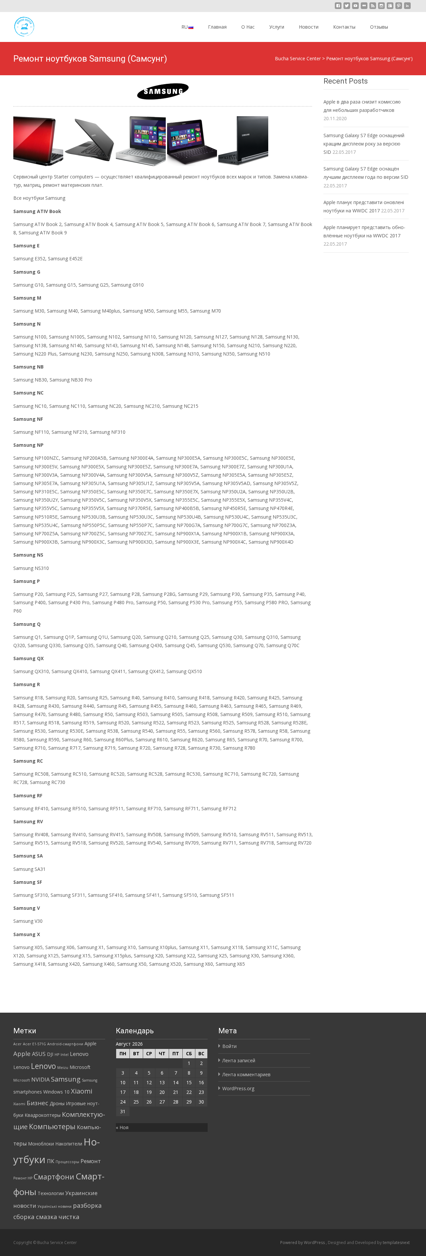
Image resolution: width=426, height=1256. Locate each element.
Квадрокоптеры (43, 1115)
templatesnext (396, 1242)
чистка (69, 1216)
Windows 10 (56, 1092)
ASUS (39, 1054)
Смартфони (54, 1176)
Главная (217, 27)
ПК (50, 1161)
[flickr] (364, 8)
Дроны (57, 1103)
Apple (91, 1043)
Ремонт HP (22, 1178)
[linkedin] (407, 8)
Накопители (68, 1143)
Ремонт (91, 1161)
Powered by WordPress (303, 1242)
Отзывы (379, 27)
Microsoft (80, 1067)
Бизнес (37, 1103)
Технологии (51, 1193)
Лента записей (238, 1060)
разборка (87, 1205)
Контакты (344, 27)
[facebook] (338, 8)
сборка (24, 1216)
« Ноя (122, 1127)
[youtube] (355, 8)
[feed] (372, 8)
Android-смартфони (65, 1044)
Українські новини (55, 1206)
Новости (309, 27)
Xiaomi (81, 1091)
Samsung (66, 1079)
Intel (65, 1054)
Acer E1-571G (34, 1044)
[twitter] (346, 8)
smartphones (27, 1092)
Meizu (62, 1067)
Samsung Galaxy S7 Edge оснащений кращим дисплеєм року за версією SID (363, 143)
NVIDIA (40, 1079)
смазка (46, 1216)
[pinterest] (398, 8)
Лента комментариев (246, 1074)
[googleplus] (390, 8)
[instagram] (381, 8)
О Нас (248, 27)
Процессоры (67, 1161)
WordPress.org (238, 1088)
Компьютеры (52, 1126)
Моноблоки (41, 1143)
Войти (229, 1046)
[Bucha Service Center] (19, 25)
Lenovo (79, 1054)
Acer (17, 1044)
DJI (50, 1054)
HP (57, 1054)
